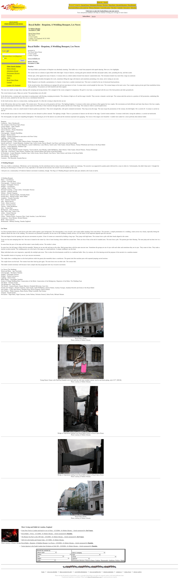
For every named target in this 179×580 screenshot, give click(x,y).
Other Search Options (14, 66)
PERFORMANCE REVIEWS (13, 24)
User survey (126, 8)
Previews (105, 5)
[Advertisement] (14, 32)
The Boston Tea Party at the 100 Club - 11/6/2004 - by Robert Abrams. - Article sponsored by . (52, 537)
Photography (104, 560)
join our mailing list (95, 572)
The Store (114, 8)
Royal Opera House (12, 80)
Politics (117, 560)
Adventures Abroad (12, 71)
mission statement (108, 572)
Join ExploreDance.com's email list (78, 8)
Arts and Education (121, 5)
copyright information (81, 572)
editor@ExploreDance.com (94, 577)
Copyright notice (105, 8)
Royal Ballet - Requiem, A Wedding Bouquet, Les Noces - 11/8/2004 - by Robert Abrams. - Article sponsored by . (57, 543)
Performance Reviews (96, 5)
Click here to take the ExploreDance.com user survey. (102, 11)
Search (106, 2)
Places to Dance (90, 560)
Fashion (97, 560)
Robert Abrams (11, 69)
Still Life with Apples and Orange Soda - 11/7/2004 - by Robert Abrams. (42, 540)
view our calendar (52, 572)
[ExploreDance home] (14, 10)
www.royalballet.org (34, 58)
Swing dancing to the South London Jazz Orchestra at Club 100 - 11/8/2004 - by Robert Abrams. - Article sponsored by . (59, 546)
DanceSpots (112, 5)
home (43, 572)
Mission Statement (94, 8)
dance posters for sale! (66, 572)
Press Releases (132, 5)
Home (99, 2)
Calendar (120, 8)
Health (122, 560)
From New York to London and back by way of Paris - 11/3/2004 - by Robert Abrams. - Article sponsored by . (57, 530)
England (9, 82)
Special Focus (85, 5)
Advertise (133, 8)
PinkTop (9, 75)
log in (94, 16)
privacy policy (138, 572)
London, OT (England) (14, 85)
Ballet (8, 78)
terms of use (127, 572)
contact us (119, 572)
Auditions (112, 560)
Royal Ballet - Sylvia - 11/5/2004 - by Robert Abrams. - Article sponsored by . (47, 533)
